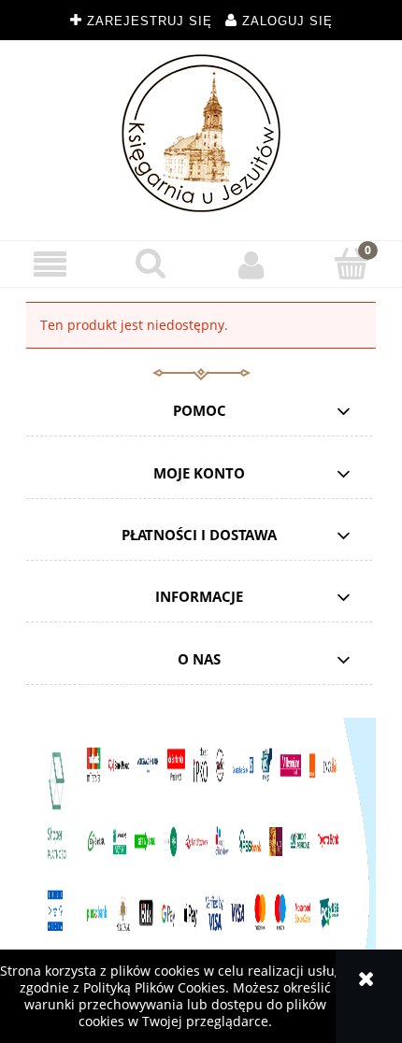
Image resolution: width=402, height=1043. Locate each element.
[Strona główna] (201, 133)
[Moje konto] (251, 264)
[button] (50, 265)
